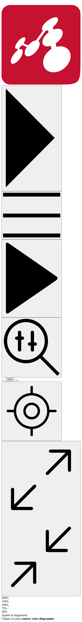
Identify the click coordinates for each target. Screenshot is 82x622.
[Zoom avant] (16, 380)
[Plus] (32, 215)
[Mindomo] (41, 83)
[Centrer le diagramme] (32, 411)
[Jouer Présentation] (32, 278)
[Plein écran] (41, 518)
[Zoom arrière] (3, 380)
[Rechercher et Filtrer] (32, 347)
